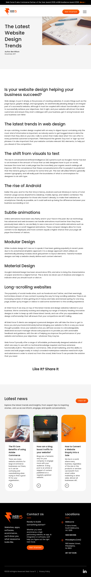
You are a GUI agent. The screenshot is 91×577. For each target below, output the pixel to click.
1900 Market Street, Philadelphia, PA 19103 (73, 545)
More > (82, 2)
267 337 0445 (71, 553)
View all (82, 400)
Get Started (71, 11)
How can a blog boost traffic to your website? (44, 449)
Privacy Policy (44, 571)
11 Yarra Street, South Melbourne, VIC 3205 (72, 528)
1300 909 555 (70, 535)
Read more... (10, 485)
